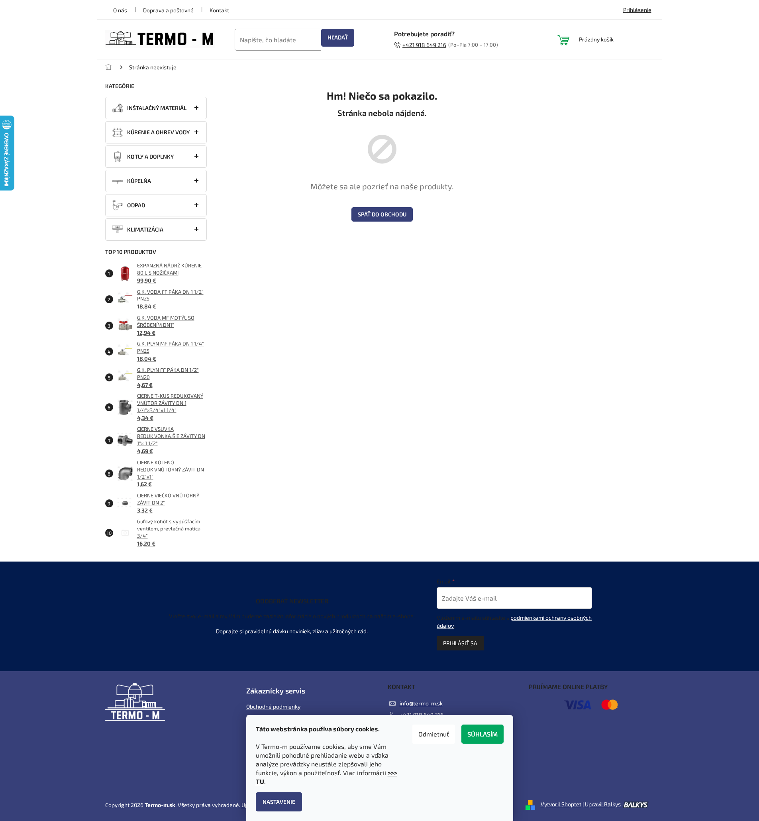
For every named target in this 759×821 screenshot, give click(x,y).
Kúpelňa (139, 180)
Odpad (136, 205)
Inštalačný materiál (156, 107)
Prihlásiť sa (460, 643)
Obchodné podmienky (273, 706)
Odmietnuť (433, 734)
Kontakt (219, 10)
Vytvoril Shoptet (561, 804)
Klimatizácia (145, 229)
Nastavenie (279, 801)
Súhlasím (482, 734)
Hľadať (338, 37)
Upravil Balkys (603, 804)
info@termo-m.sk (421, 703)
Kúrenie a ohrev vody (158, 132)
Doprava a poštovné (168, 10)
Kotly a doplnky (150, 156)
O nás (120, 10)
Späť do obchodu (382, 214)
